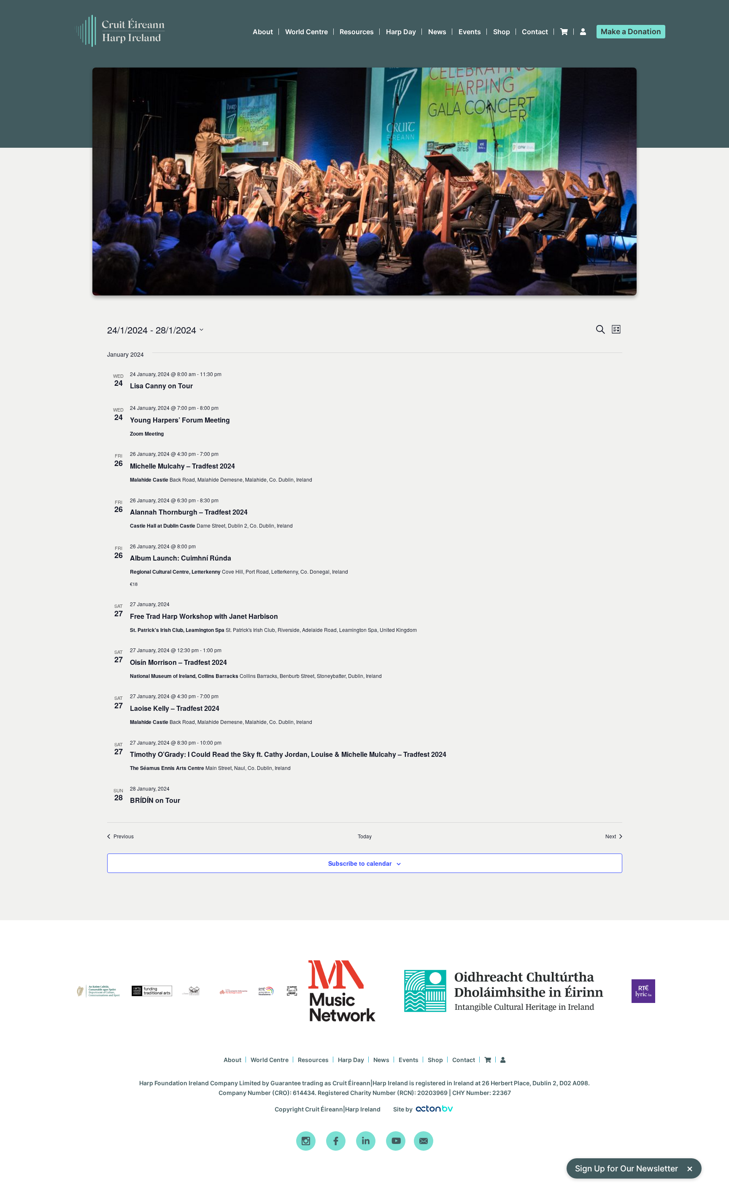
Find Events (547, 349)
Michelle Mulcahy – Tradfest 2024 (253, 614)
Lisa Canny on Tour (221, 463)
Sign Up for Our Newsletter (634, 1168)
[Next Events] (138, 385)
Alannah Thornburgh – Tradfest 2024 (262, 702)
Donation (631, 31)
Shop (501, 31)
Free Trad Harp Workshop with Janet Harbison (285, 892)
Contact (535, 31)
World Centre (306, 31)
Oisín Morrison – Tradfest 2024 (247, 989)
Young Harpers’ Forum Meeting (249, 527)
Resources (357, 31)
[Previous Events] (121, 385)
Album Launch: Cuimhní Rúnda (250, 790)
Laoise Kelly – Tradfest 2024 (241, 1087)
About (263, 31)
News (437, 31)
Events (470, 31)
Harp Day (401, 31)
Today (163, 384)
